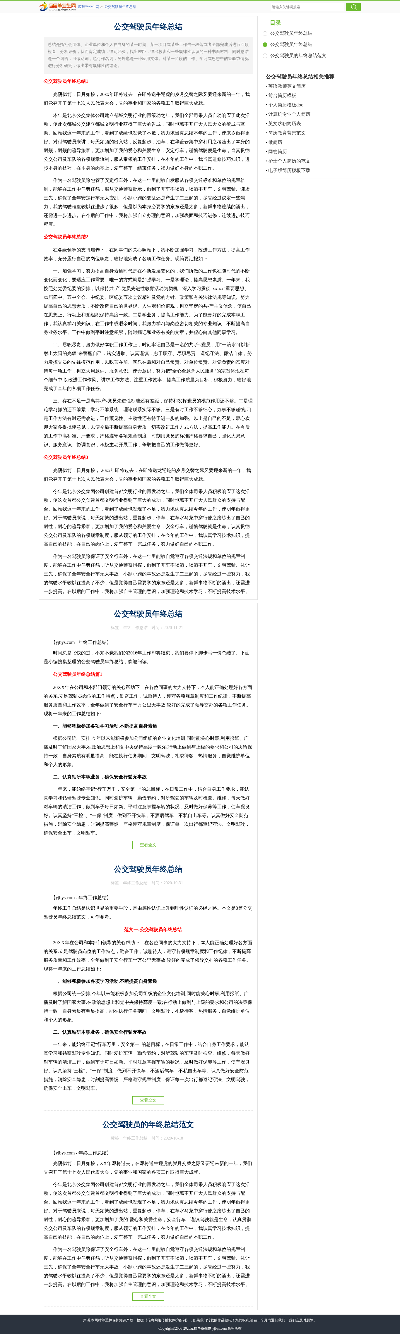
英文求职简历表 (284, 123)
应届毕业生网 (88, 7)
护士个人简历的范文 (289, 160)
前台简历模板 (282, 95)
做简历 (275, 142)
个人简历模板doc (285, 104)
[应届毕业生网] (58, 7)
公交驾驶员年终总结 (120, 7)
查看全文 (148, 845)
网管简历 (277, 151)
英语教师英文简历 (287, 86)
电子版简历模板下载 (289, 170)
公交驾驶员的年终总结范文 (148, 1124)
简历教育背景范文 (287, 132)
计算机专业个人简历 (289, 114)
